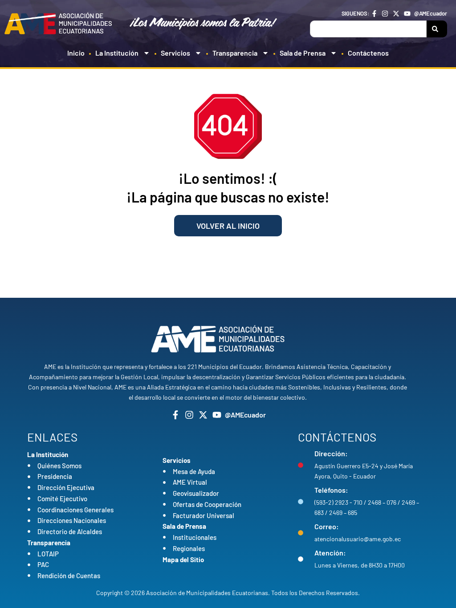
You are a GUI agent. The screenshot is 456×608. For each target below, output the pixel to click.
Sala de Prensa (303, 53)
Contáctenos (368, 53)
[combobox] (368, 28)
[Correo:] (300, 532)
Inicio (76, 53)
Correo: (326, 526)
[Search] (437, 28)
